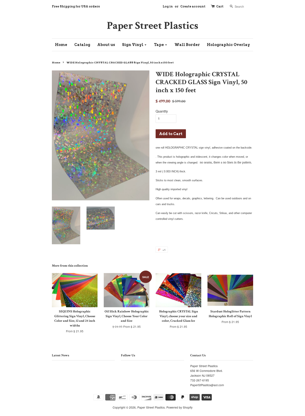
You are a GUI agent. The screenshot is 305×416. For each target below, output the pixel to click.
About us (106, 44)
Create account (192, 6)
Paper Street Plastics (152, 25)
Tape (159, 44)
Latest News (60, 355)
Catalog (82, 44)
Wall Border (187, 44)
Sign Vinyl (133, 44)
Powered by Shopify (179, 407)
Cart (219, 6)
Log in (168, 6)
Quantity (162, 111)
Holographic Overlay (228, 44)
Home (61, 44)
